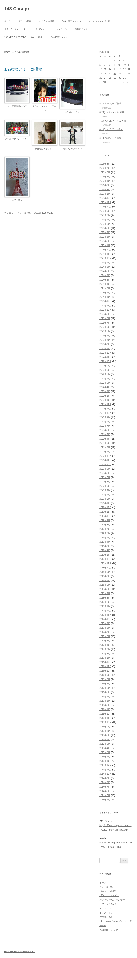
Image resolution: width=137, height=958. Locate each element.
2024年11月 (105, 254)
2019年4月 (104, 541)
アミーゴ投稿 (25, 21)
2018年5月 (104, 589)
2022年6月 (104, 378)
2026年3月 (104, 185)
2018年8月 (104, 576)
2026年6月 (104, 172)
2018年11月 (105, 563)
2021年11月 (105, 408)
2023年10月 (105, 309)
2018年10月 (105, 567)
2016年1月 (104, 709)
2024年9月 (104, 262)
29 (115, 77)
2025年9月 (104, 211)
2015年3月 (104, 752)
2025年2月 (104, 241)
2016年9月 (104, 675)
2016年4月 (104, 696)
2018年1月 (104, 606)
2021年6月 (104, 430)
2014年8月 (104, 782)
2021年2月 (104, 447)
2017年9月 (104, 623)
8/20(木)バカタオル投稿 (111, 112)
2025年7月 (104, 219)
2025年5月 (104, 228)
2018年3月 (104, 597)
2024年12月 (105, 249)
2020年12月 (105, 456)
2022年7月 (104, 374)
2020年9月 (104, 468)
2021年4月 (104, 438)
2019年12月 (105, 507)
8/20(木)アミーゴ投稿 (110, 103)
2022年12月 (105, 352)
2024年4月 (104, 284)
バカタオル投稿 (46, 21)
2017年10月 (105, 619)
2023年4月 (104, 335)
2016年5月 (104, 692)
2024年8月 (104, 267)
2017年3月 (104, 649)
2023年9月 (104, 314)
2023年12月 (105, 301)
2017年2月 (104, 653)
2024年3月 (104, 288)
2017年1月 (104, 658)
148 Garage (16, 8)
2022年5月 (104, 383)
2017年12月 (105, 610)
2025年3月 (104, 236)
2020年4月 (104, 490)
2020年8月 (104, 473)
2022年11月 (105, 357)
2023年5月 (104, 331)
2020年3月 (104, 494)
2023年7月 (104, 322)
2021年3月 (104, 443)
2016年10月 (105, 670)
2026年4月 (104, 181)
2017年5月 (104, 640)
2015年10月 (105, 722)
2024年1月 (104, 297)
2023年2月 (104, 344)
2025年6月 (104, 224)
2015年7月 (104, 735)
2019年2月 (104, 550)
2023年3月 (104, 340)
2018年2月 (104, 602)
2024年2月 (104, 292)
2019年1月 (104, 554)
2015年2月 (104, 756)
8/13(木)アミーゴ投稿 (110, 138)
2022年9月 (104, 365)
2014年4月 (104, 799)
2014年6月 (104, 791)
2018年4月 (104, 593)
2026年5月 (104, 176)
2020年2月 (104, 499)
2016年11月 (105, 666)
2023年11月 (105, 305)
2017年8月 (104, 627)
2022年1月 (104, 400)
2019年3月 (104, 546)
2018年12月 (105, 559)
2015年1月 (104, 761)
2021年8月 (104, 421)
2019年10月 (105, 516)
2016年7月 (104, 683)
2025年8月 (104, 215)
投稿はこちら (81, 29)
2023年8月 (104, 318)
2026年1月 (104, 193)
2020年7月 (104, 477)
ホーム (7, 21)
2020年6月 (104, 481)
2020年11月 (105, 460)
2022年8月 (104, 370)
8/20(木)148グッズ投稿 (111, 129)
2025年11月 (105, 202)
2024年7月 (104, 271)
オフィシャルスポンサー (100, 21)
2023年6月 (104, 327)
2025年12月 (105, 198)
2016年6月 (104, 688)
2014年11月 (105, 769)
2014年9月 (104, 778)
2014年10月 (105, 774)
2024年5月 (104, 279)
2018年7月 (104, 580)
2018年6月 (104, 584)
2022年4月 (104, 387)
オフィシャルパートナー (16, 29)
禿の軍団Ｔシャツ (58, 37)
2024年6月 (104, 275)
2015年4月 (104, 748)
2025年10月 (105, 206)
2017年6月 (104, 636)
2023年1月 (104, 348)
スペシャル (41, 29)
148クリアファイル (71, 21)
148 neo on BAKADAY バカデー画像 (23, 37)
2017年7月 (104, 632)
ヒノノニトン (60, 29)
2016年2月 (104, 705)
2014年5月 (104, 795)
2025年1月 (104, 245)
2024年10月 (105, 258)
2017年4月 (104, 645)
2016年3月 (104, 700)
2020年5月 (104, 486)
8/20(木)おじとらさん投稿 (112, 120)
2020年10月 (105, 464)
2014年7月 (104, 786)
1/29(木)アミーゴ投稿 (23, 69)
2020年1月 (104, 503)
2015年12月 (105, 713)
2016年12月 (105, 662)
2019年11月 (105, 511)
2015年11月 (105, 718)
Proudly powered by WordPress (19, 951)
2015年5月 (104, 743)
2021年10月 (105, 413)
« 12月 (102, 82)
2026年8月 (104, 163)
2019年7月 (104, 529)
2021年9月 (104, 417)
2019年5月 (104, 537)
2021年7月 (104, 425)
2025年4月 (104, 232)
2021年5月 (104, 434)
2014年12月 (105, 765)
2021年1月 (104, 451)
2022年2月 (104, 395)
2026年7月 (104, 168)
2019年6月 (104, 533)
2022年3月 (104, 391)
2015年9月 (104, 726)
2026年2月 (104, 189)
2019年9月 (104, 520)
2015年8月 (104, 731)
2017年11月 (105, 615)
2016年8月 (104, 679)
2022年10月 (105, 361)
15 (115, 69)
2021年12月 (105, 404)
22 (115, 73)
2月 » (125, 82)
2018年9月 (104, 572)
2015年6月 (104, 739)
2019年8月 (104, 524)
